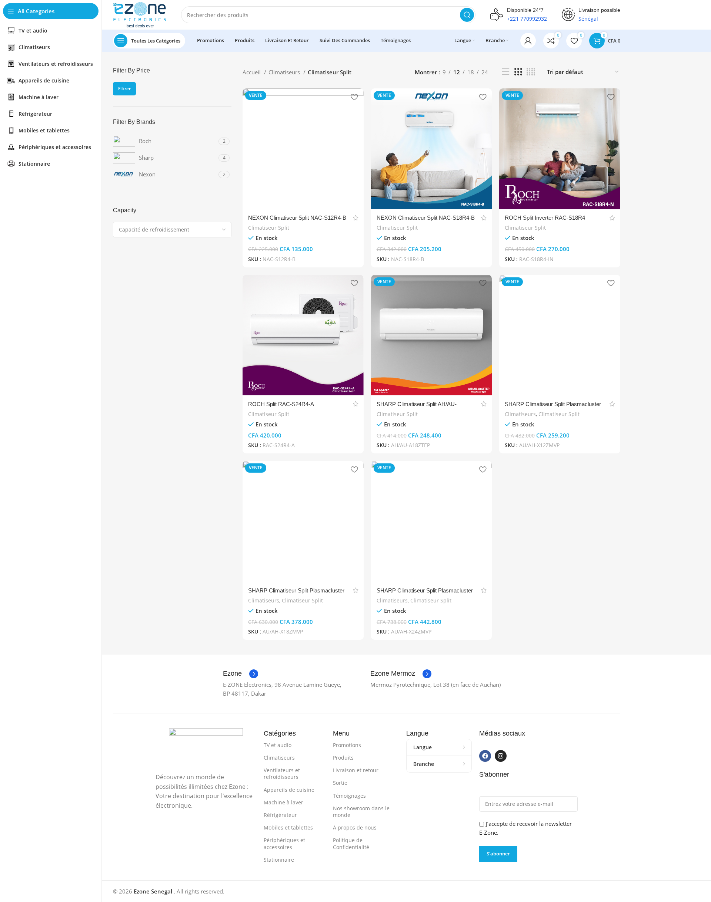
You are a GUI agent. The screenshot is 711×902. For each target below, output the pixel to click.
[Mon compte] (528, 40)
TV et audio (277, 745)
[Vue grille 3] (518, 72)
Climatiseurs (284, 72)
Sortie (340, 782)
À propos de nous (355, 827)
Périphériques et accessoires (284, 843)
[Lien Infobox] (240, 673)
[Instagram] (501, 756)
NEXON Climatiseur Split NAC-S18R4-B (426, 217)
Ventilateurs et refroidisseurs (282, 773)
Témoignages (349, 795)
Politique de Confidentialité (351, 843)
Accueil (252, 72)
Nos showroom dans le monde (361, 811)
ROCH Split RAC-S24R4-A (281, 404)
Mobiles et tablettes (288, 827)
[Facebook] (485, 756)
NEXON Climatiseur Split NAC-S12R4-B (297, 217)
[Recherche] (467, 15)
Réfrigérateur (280, 814)
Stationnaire (279, 859)
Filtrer (124, 88)
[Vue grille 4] (531, 72)
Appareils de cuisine (289, 789)
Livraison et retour (355, 770)
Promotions (347, 745)
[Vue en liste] (505, 72)
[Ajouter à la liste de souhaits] (354, 96)
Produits (343, 757)
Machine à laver (283, 802)
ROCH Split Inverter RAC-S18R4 (545, 217)
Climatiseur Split (268, 227)
